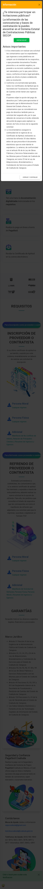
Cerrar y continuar (30, 177)
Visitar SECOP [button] (22, 40)
